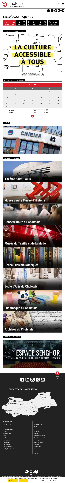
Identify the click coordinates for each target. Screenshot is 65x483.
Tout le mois (53, 23)
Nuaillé (36, 433)
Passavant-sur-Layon (39, 435)
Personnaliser (34, 481)
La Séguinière (6, 442)
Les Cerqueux (6, 451)
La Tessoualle (6, 444)
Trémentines (37, 448)
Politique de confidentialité (17, 476)
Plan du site (44, 476)
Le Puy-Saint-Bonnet (8, 448)
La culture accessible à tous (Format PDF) (33, 73)
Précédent (6, 23)
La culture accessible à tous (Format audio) (33, 74)
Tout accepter (13, 481)
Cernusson (6, 427)
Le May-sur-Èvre (7, 446)
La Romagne (6, 440)
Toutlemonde (37, 446)
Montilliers (36, 431)
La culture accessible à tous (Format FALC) (33, 75)
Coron (4, 435)
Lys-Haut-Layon (38, 424)
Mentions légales (6, 476)
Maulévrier (36, 427)
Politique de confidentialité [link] (49, 481)
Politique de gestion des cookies (33, 476)
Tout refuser (23, 481)
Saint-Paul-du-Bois (38, 442)
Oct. (13, 23)
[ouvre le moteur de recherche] (59, 4)
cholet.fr (15, 3)
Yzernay (36, 453)
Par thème (11, 110)
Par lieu (11, 112)
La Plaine (5, 438)
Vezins (36, 451)
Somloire (36, 444)
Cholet (5, 431)
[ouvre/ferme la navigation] (63, 4)
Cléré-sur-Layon (7, 433)
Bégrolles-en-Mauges (8, 424)
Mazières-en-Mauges (39, 429)
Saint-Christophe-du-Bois (40, 437)
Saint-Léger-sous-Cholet (40, 440)
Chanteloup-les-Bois (8, 429)
